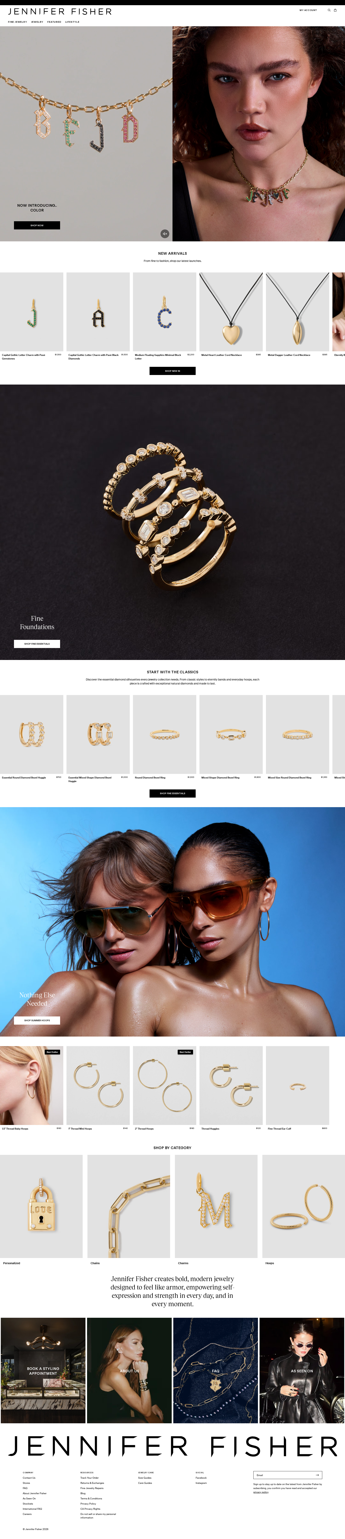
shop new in (172, 371)
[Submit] (317, 1475)
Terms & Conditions (91, 1498)
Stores (26, 1483)
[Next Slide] (340, 313)
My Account (308, 10)
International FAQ (32, 1509)
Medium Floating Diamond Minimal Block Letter (112, 15)
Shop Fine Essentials (172, 793)
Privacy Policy (88, 1503)
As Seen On (29, 1498)
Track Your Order (89, 1477)
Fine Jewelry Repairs (91, 1488)
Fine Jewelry (17, 21)
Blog (82, 1493)
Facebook (201, 1477)
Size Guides (144, 1477)
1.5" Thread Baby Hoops (99, 5)
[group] (172, 317)
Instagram (201, 1483)
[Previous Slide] (5, 313)
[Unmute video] (165, 233)
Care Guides (145, 1483)
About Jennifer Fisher (35, 1493)
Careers (27, 1514)
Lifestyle (72, 21)
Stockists (28, 1503)
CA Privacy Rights (90, 1509)
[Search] (329, 10)
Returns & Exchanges (92, 1483)
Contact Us (29, 1477)
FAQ (25, 1488)
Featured (54, 21)
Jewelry (37, 21)
